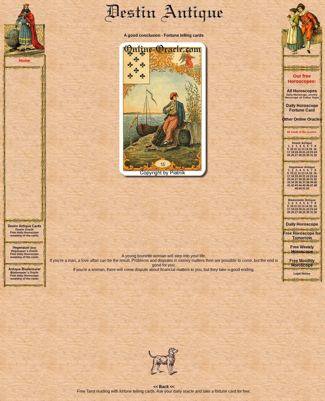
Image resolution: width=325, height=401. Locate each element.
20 (300, 152)
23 (311, 152)
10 (291, 149)
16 (315, 149)
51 (303, 188)
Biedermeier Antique (302, 200)
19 (296, 152)
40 (315, 182)
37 (303, 182)
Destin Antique (302, 142)
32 (315, 155)
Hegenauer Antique (302, 167)
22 (307, 152)
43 (296, 185)
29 (303, 155)
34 (292, 182)
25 (288, 155)
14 (306, 149)
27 (296, 155)
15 (310, 149)
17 (288, 152)
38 (307, 182)
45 (303, 185)
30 (307, 155)
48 (315, 185)
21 (303, 152)
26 (292, 155)
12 (299, 149)
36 (300, 182)
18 (292, 152)
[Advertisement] (24, 144)
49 (296, 188)
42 (292, 185)
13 (302, 149)
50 (300, 188)
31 (311, 155)
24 (315, 152)
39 (311, 182)
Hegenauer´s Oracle (24, 250)
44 (300, 185)
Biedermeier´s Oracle (24, 272)
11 (295, 149)
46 (307, 185)
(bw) (24, 247)
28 (300, 155)
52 (307, 188)
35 (296, 182)
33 (288, 182)
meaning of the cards (24, 235)
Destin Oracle (24, 229)
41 (288, 185)
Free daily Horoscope (24, 232)
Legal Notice (302, 273)
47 (311, 185)
